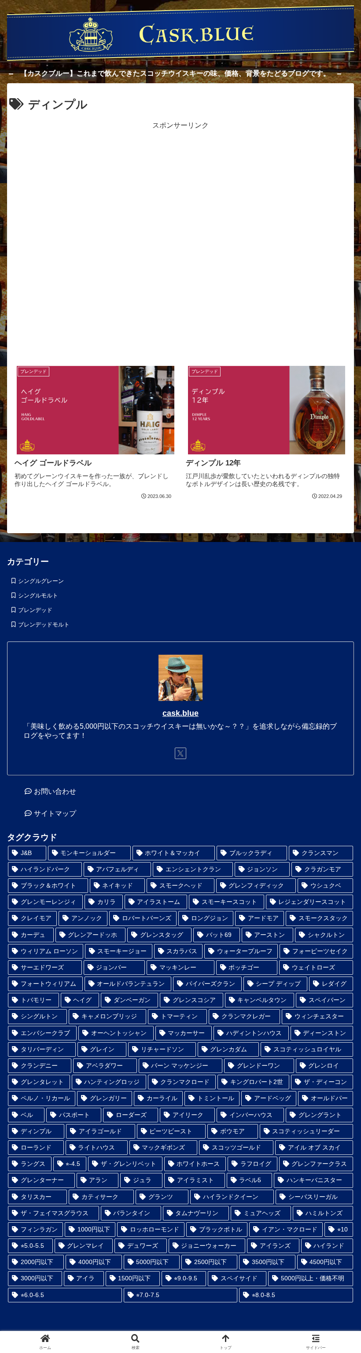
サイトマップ (55, 813)
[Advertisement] (181, 241)
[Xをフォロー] (180, 753)
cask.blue (180, 713)
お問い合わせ (55, 791)
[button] (330, 1111)
